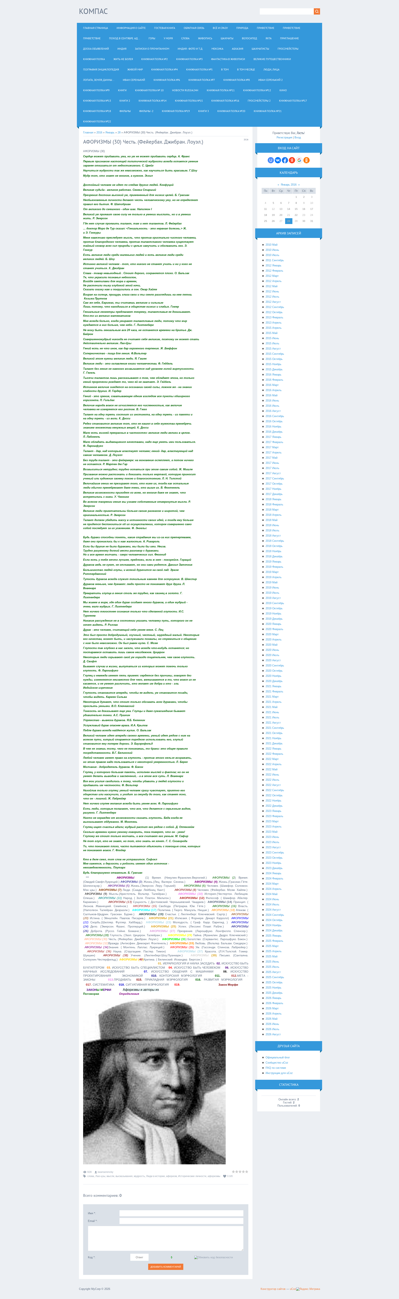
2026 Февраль (274, 1003)
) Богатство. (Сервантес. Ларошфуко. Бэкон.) (205, 939)
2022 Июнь (272, 774)
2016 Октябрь (274, 421)
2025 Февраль (274, 940)
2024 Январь (273, 873)
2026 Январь (273, 998)
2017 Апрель (274, 452)
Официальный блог (278, 1057)
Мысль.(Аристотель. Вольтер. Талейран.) (126, 893)
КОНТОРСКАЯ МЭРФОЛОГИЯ (176, 975)
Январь (110, 132)
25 (265, 221)
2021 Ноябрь (273, 738)
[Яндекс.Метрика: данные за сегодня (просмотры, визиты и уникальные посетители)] (308, 1289)
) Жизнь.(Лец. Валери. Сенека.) (153, 881)
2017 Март (272, 447)
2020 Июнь (272, 649)
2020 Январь (273, 623)
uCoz (293, 1288)
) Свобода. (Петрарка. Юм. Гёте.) (169, 906)
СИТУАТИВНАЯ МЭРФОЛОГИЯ (144, 984)
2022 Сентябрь (275, 790)
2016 (99, 132)
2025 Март (272, 946)
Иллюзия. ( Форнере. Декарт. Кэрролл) (189, 918)
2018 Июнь (272, 525)
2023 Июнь (272, 837)
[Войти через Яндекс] (292, 160)
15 (296, 209)
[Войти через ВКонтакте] (278, 160)
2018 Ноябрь (273, 551)
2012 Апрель (274, 281)
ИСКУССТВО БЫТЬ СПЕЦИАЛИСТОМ (136, 967)
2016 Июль (272, 405)
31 (311, 221)
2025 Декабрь (274, 992)
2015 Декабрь (274, 369)
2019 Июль (272, 592)
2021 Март (272, 696)
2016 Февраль (274, 379)
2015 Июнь (272, 338)
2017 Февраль (274, 442)
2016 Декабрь (274, 431)
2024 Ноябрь (273, 925)
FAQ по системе (276, 1067)
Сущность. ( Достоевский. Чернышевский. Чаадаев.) (156, 902)
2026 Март (272, 1008)
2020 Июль (272, 655)
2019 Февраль (274, 566)
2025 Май (271, 956)
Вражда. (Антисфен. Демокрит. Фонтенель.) (126, 943)
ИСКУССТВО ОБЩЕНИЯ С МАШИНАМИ (178, 971)
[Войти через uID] (271, 160)
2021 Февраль (274, 691)
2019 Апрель (274, 577)
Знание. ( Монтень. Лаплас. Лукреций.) (124, 947)
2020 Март (272, 634)
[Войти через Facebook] (285, 160)
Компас (93, 11)
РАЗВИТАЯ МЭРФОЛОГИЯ (218, 979)
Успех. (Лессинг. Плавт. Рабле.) (187, 926)
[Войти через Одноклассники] (306, 160)
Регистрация (284, 137)
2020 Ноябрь (273, 675)
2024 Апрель (274, 888)
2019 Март (272, 572)
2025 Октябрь (274, 982)
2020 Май (271, 644)
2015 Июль (272, 343)
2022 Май (271, 769)
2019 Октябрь (274, 608)
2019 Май (271, 582)
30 (303, 221)
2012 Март (272, 275)
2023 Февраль (274, 816)
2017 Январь (273, 436)
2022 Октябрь (274, 795)
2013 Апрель (274, 322)
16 (303, 209)
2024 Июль (272, 904)
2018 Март (272, 509)
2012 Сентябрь (275, 307)
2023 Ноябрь (273, 862)
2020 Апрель (274, 639)
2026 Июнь (272, 1024)
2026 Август (273, 1034)
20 (281, 215)
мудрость (139, 1176)
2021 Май (271, 707)
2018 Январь (273, 499)
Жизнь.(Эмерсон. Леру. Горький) (142, 885)
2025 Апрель (274, 951)
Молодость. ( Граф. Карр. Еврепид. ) (187, 922)
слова (90, 1176)
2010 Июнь (272, 249)
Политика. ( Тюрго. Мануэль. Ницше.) (170, 910)
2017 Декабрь (274, 494)
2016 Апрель (274, 390)
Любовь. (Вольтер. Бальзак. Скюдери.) (209, 943)
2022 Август (273, 785)
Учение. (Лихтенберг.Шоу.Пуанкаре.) (143, 955)
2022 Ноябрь (273, 800)
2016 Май (271, 395)
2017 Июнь (272, 462)
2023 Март (272, 821)
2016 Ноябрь (273, 426)
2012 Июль (272, 296)
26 (273, 221)
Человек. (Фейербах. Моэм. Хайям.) (211, 889)
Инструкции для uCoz (279, 1073)
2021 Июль (272, 717)
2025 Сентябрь (275, 977)
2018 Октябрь (274, 546)
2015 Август (273, 348)
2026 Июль (272, 1029)
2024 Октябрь (274, 920)
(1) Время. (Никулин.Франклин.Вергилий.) (175, 877)
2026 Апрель (274, 1013)
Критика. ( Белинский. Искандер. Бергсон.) (160, 959)
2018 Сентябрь (275, 540)
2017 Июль (272, 468)
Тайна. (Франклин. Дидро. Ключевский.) (208, 935)
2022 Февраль (274, 753)
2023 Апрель (274, 826)
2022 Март (272, 759)
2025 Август (273, 972)
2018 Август (273, 535)
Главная (88, 132)
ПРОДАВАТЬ (122, 979)
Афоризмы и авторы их (141, 989)
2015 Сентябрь (275, 353)
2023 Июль (272, 842)
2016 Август (273, 410)
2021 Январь (273, 686)
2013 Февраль (274, 317)
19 (273, 215)
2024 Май (271, 894)
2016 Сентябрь (275, 416)
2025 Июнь (272, 961)
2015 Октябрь (274, 359)
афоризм (171, 1176)
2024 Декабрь (274, 930)
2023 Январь (273, 811)
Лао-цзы (100, 1176)
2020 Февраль (274, 629)
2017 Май (271, 457)
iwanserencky (105, 1172)
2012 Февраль (274, 270)
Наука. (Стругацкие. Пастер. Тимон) (126, 951)
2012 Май (271, 286)
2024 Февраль (274, 878)
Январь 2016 (289, 184)
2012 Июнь (272, 291)
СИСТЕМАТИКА (100, 984)
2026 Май (271, 1018)
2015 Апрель (274, 327)
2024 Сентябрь (275, 914)
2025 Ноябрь (273, 987)
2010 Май (271, 244)
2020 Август (273, 660)
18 (265, 215)
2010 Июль (272, 255)
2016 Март (272, 385)
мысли (110, 1176)
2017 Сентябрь (275, 478)
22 (296, 215)
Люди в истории (155, 1176)
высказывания (124, 1176)
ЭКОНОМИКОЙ (131, 975)
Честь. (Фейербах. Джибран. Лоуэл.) (121, 939)
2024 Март (272, 883)
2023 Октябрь (274, 857)
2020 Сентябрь (275, 665)
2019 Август (273, 598)
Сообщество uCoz (277, 1062)
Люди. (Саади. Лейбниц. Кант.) (132, 889)
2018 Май (271, 520)
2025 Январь (273, 935)
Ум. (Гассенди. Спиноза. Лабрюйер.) (209, 947)
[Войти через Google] (299, 160)
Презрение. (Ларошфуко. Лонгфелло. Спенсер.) (199, 931)
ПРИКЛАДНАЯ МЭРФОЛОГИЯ (162, 979)
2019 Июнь (272, 587)
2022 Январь (273, 748)
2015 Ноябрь (273, 364)
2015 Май (271, 333)
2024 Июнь (272, 899)
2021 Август (273, 722)
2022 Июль (272, 779)
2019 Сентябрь (275, 603)
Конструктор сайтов (273, 1288)
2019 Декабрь (274, 618)
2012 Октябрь (274, 312)
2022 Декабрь (274, 805)
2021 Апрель (274, 701)
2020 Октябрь (274, 670)
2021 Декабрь (274, 743)
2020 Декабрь (274, 681)
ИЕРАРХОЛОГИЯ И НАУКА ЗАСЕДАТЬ (186, 963)
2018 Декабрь (274, 556)
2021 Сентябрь (275, 727)
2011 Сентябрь (275, 260)
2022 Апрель (274, 764)
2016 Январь (273, 374)
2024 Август (273, 909)
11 (265, 209)
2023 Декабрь (274, 868)
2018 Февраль (274, 504)
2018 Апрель (274, 514)
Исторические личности (192, 1176)
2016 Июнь (272, 400)
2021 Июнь (272, 712)
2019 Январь (273, 561)
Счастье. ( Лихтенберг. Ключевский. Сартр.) (183, 914)
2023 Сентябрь (275, 852)
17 (311, 209)
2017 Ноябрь (273, 488)
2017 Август (273, 473)
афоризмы (214, 1176)
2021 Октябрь (274, 733)
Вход (297, 137)
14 (288, 209)
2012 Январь (273, 265)
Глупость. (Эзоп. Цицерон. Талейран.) (124, 935)
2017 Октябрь (274, 483)
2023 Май (271, 831)
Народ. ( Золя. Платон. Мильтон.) (134, 898)
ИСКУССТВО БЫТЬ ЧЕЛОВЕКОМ (194, 967)
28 (119, 132)
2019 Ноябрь (273, 613)
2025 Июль (272, 966)
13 (281, 209)
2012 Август (273, 301)
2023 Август (273, 847)
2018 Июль (272, 530)
